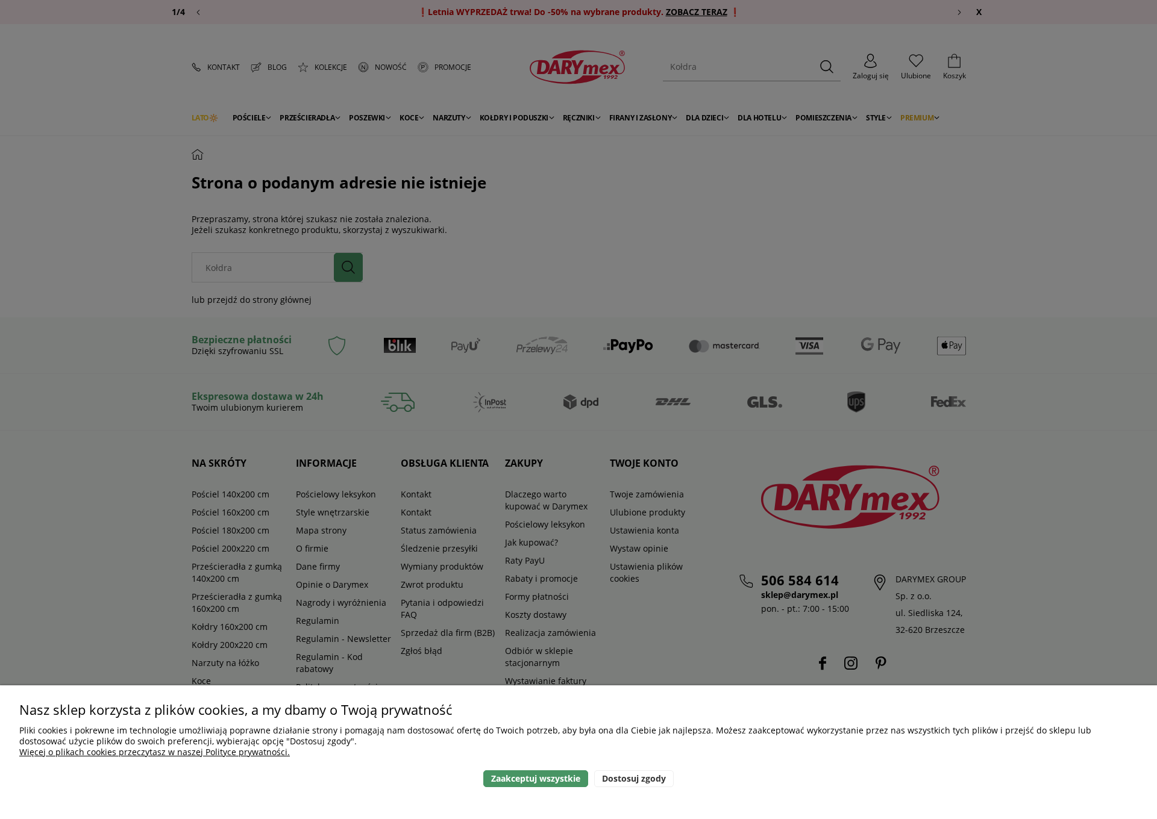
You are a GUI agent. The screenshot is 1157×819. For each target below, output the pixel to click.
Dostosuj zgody (634, 778)
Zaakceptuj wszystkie (535, 778)
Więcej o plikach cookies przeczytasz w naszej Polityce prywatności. (154, 752)
